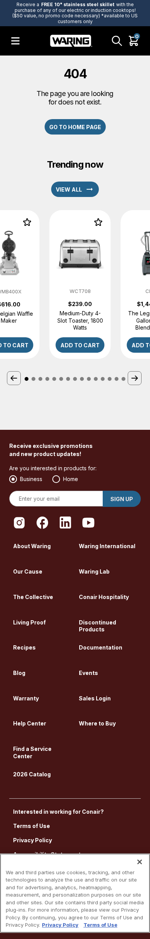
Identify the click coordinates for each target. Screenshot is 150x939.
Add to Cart (80, 345)
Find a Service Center (32, 752)
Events (88, 673)
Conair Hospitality (104, 597)
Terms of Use (31, 826)
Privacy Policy (32, 840)
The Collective (33, 597)
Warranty (26, 698)
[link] (80, 284)
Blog (19, 673)
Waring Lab (94, 571)
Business (31, 479)
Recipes (24, 647)
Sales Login (95, 698)
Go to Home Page (75, 127)
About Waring (32, 546)
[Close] (139, 861)
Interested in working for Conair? (58, 811)
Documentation (100, 647)
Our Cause (27, 571)
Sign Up (121, 499)
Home (70, 479)
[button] (14, 379)
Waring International (107, 546)
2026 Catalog (32, 774)
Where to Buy (97, 723)
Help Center (29, 723)
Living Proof (29, 622)
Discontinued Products (97, 626)
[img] (27, 222)
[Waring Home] (71, 41)
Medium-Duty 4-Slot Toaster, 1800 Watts (80, 320)
